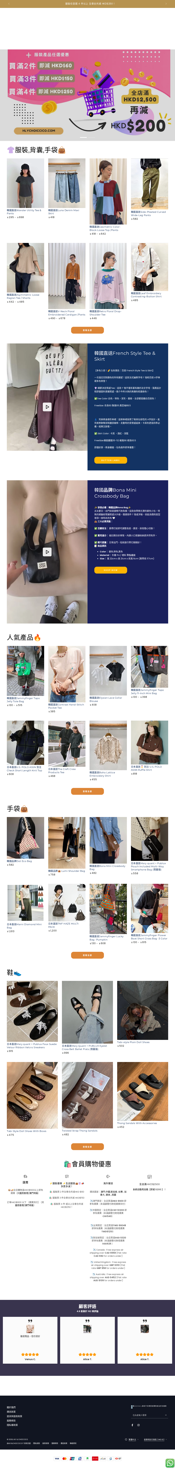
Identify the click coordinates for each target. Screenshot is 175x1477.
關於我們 (11, 1407)
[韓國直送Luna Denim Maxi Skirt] (67, 183)
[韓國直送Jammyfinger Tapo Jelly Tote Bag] (25, 671)
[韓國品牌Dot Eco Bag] (25, 838)
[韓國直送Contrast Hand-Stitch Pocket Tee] (67, 674)
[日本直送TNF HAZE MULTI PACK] (67, 902)
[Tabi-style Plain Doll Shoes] (142, 1010)
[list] (87, 1230)
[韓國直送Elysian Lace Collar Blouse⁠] (108, 670)
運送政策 (11, 1411)
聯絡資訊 (73, 1443)
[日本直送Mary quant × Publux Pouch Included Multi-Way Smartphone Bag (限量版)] (149, 839)
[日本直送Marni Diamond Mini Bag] (25, 903)
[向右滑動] (166, 3)
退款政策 (45, 1443)
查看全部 (87, 330)
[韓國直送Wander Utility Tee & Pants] (25, 183)
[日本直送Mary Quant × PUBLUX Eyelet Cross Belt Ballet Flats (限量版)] (87, 1012)
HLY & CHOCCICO (21, 1439)
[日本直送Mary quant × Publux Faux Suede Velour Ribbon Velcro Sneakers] (32, 1011)
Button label (110, 460)
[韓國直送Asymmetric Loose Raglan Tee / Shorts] (25, 268)
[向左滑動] (9, 3)
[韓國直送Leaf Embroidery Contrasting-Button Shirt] (149, 267)
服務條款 (11, 1420)
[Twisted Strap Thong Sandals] (87, 1095)
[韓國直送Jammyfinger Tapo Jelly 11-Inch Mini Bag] (149, 667)
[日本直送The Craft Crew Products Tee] (67, 744)
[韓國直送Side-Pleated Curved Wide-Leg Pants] (149, 184)
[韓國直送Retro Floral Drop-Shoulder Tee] (108, 276)
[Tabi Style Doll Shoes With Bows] (32, 1095)
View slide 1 (83, 135)
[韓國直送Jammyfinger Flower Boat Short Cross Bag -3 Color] (149, 908)
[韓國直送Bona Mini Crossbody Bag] (108, 840)
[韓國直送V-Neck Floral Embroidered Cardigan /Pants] (67, 276)
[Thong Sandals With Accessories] (142, 1091)
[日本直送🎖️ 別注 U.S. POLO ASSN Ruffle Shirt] (149, 742)
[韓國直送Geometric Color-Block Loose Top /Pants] (108, 191)
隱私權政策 (12, 1425)
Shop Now (111, 570)
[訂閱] (166, 1415)
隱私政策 (36, 1443)
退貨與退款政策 (14, 1416)
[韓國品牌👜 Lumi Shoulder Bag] (67, 843)
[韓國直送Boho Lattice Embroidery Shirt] (108, 745)
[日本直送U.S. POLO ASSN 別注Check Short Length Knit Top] (25, 743)
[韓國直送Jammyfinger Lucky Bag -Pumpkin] (108, 909)
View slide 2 (91, 135)
